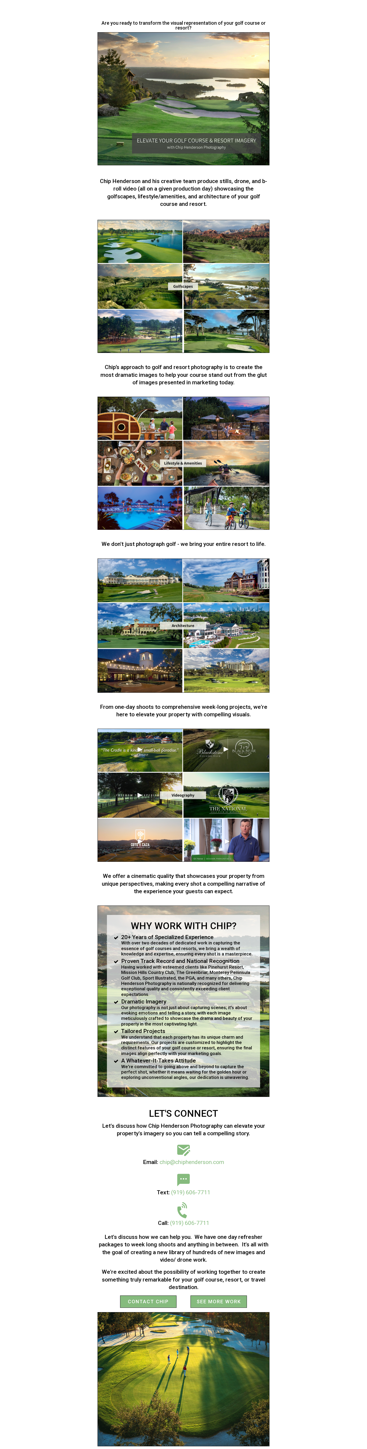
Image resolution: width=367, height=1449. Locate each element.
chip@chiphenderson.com (192, 1162)
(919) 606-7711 (190, 1192)
